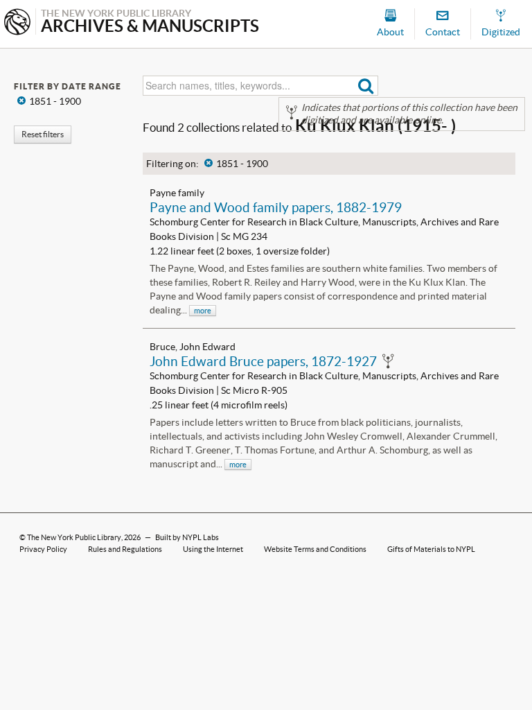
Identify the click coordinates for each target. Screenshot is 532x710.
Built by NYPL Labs (187, 537)
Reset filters (42, 134)
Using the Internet (213, 549)
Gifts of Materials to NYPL (431, 549)
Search (366, 86)
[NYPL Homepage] (17, 23)
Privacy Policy (43, 549)
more (202, 310)
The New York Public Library (74, 537)
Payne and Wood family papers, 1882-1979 (276, 207)
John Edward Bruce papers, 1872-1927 (263, 361)
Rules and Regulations (125, 549)
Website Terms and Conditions (315, 549)
